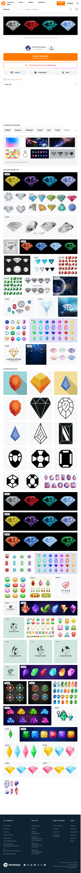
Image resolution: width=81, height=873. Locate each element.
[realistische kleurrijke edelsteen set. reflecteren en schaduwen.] (11, 787)
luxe (49, 130)
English (71, 825)
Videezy (6, 831)
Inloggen (70, 3)
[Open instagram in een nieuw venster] (28, 864)
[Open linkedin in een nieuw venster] (31, 864)
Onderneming (8, 834)
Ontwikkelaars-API (9, 841)
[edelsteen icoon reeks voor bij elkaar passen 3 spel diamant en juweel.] (48, 734)
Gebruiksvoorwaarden (59, 866)
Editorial (41, 2)
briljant (7, 130)
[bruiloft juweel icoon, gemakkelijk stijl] (65, 433)
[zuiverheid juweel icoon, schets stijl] (65, 408)
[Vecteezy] (3, 3)
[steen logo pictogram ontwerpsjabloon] (65, 587)
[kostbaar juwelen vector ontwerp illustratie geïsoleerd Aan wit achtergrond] (18, 563)
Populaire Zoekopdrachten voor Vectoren (37, 838)
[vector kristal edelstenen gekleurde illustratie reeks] (65, 692)
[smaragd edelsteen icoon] (10, 734)
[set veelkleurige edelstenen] (52, 202)
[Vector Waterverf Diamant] (62, 354)
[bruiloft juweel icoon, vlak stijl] (65, 382)
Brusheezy (7, 825)
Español (71, 828)
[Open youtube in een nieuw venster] (45, 864)
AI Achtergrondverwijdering (12, 849)
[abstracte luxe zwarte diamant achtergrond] (65, 285)
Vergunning (35, 825)
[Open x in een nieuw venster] (41, 864)
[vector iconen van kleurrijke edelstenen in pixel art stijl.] (59, 769)
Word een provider (56, 835)
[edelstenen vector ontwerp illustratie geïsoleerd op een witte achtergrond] (15, 587)
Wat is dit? (18, 79)
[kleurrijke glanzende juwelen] (48, 246)
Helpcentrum (57, 825)
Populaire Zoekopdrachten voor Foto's (37, 844)
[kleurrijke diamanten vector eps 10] (40, 501)
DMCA (33, 828)
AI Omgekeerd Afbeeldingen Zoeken (10, 844)
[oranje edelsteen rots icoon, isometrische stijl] (40, 382)
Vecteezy (6, 828)
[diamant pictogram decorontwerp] (45, 264)
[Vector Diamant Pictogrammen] (17, 264)
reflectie (68, 130)
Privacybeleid (72, 866)
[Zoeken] (71, 9)
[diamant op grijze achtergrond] (10, 246)
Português (72, 831)
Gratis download (40, 57)
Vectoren (10, 2)
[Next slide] (72, 129)
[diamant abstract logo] (13, 354)
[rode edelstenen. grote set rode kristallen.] (67, 264)
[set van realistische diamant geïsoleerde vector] (40, 226)
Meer (9, 4)
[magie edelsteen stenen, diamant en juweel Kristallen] (48, 608)
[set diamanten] (14, 202)
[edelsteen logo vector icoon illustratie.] (13, 627)
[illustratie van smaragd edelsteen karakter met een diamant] (65, 715)
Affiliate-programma (35, 832)
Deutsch (72, 834)
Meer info (8, 84)
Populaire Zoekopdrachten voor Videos (37, 851)
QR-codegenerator (9, 853)
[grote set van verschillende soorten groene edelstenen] (12, 285)
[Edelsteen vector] (19, 306)
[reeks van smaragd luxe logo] (15, 692)
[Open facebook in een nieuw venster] (25, 864)
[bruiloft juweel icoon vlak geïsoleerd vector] (15, 433)
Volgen (51, 49)
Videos (30, 2)
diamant (18, 130)
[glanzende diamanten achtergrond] (67, 306)
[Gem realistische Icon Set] (15, 330)
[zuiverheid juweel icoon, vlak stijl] (15, 382)
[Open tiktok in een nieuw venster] (38, 864)
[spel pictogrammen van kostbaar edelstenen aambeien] (27, 715)
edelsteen (29, 130)
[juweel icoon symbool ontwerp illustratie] (15, 458)
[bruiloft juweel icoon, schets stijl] (40, 433)
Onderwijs (7, 838)
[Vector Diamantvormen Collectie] (37, 285)
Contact (55, 828)
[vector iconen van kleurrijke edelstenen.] (21, 751)
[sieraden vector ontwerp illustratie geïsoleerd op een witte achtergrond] (40, 587)
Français (72, 838)
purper (57, 130)
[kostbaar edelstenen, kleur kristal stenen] (48, 672)
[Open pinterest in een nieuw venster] (35, 864)
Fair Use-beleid (69, 867)
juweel (40, 130)
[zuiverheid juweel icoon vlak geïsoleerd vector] (15, 408)
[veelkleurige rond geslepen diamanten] (40, 181)
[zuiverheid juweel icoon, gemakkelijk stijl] (40, 408)
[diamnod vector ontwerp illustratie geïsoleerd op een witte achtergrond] (46, 306)
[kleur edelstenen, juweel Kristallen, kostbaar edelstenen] (53, 330)
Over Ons (56, 831)
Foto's (21, 2)
